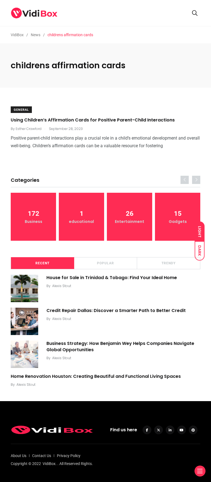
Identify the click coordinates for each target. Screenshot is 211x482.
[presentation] (185, 180)
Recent (42, 263)
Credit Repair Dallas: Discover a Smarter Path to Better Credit (116, 310)
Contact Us (41, 455)
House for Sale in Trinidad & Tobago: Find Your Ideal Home (111, 277)
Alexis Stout (61, 285)
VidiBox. (50, 463)
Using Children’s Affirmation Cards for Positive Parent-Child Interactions (93, 120)
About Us (18, 455)
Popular (105, 263)
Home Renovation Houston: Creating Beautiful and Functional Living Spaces (96, 376)
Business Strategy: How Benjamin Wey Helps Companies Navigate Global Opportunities (120, 346)
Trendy (169, 263)
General (21, 110)
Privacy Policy (68, 455)
